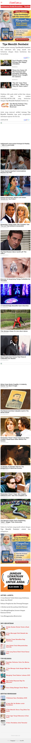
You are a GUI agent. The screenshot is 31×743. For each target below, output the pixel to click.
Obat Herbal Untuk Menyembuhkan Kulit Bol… (17, 646)
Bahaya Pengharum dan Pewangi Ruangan (14, 603)
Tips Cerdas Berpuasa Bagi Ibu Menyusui (15, 681)
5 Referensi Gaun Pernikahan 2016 (16, 698)
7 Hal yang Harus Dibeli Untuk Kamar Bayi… (17, 652)
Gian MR (22, 740)
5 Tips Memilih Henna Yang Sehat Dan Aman (18, 710)
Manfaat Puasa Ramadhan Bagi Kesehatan (15, 640)
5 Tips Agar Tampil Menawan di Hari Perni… (17, 716)
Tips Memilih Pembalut (22, 47)
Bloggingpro (12, 740)
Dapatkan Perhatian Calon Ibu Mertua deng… (17, 663)
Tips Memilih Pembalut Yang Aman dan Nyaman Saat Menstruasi (18, 105)
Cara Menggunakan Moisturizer (11, 616)
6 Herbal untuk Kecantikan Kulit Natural (14, 607)
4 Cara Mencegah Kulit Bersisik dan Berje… (17, 634)
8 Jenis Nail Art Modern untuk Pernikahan (15, 704)
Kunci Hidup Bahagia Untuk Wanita (17, 687)
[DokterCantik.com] (15, 2)
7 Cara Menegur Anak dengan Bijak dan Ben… (18, 669)
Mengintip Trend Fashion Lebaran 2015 (18, 675)
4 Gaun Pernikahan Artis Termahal (16, 722)
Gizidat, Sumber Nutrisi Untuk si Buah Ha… (17, 627)
